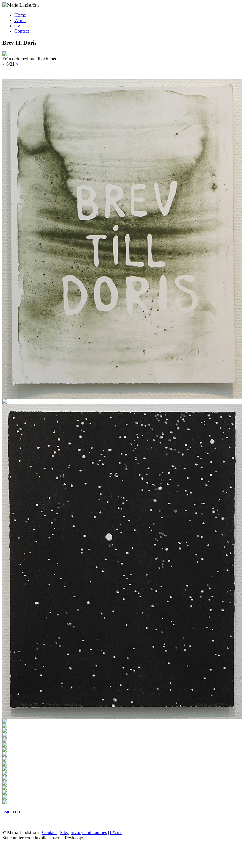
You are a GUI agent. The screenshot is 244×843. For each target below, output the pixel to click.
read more (11, 811)
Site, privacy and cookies (83, 832)
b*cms (116, 832)
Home (20, 15)
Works (20, 20)
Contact (21, 31)
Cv (17, 25)
